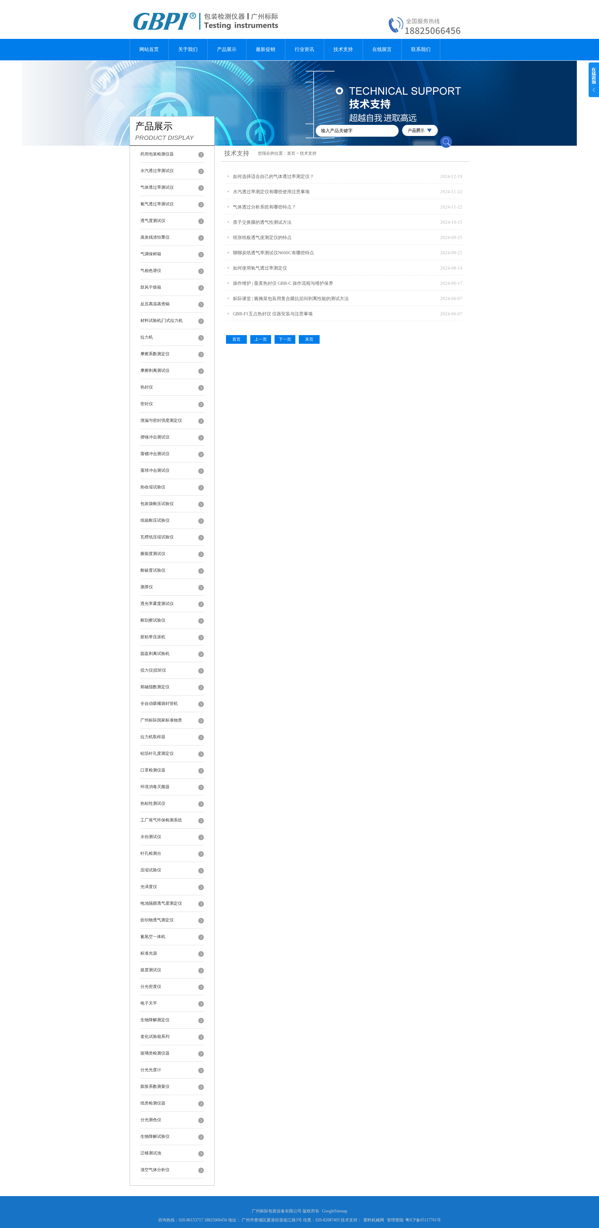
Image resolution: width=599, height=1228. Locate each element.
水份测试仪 (150, 836)
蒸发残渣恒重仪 (155, 237)
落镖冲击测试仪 (155, 453)
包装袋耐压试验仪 (157, 503)
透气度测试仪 (152, 220)
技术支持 (343, 49)
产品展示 (226, 49)
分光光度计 (150, 1069)
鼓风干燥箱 (150, 287)
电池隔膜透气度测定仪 (161, 903)
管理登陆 (395, 1220)
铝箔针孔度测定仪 (157, 753)
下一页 (285, 339)
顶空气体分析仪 (155, 1169)
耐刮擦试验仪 (152, 620)
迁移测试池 (150, 1153)
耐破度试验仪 (152, 570)
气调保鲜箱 (150, 253)
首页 (291, 153)
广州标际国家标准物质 (161, 720)
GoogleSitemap (334, 1211)
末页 (309, 339)
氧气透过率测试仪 (157, 204)
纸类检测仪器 (152, 1103)
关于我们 (188, 49)
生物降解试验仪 (155, 1136)
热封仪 (146, 387)
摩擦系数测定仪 (155, 353)
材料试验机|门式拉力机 (161, 320)
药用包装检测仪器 (157, 154)
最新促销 (265, 49)
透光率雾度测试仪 (157, 603)
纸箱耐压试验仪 (155, 520)
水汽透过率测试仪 (157, 170)
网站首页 (149, 49)
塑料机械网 (373, 1220)
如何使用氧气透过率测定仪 (260, 268)
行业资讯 (304, 49)
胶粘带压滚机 (152, 636)
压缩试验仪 (150, 870)
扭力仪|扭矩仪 (153, 670)
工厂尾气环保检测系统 (161, 820)
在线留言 (382, 49)
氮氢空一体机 (152, 936)
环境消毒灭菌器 (155, 786)
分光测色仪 (150, 1119)
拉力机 (146, 337)
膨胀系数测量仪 (155, 1086)
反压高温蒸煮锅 (155, 303)
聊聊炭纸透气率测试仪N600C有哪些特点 (273, 252)
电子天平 (148, 1003)
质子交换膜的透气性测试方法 (262, 222)
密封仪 (146, 403)
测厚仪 (146, 587)
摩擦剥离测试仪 (155, 370)
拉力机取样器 (152, 736)
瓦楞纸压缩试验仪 (157, 537)
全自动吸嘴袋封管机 (159, 703)
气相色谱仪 (150, 270)
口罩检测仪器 (152, 770)
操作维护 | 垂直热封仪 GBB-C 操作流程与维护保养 (283, 283)
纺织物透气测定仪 (157, 920)
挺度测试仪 (150, 969)
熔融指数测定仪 (155, 686)
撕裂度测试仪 (152, 553)
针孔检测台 (150, 853)
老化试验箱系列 (155, 1036)
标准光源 (148, 953)
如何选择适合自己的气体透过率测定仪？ (273, 176)
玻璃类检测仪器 (155, 1053)
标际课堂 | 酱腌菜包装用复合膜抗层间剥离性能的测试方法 (291, 298)
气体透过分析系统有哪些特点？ (264, 207)
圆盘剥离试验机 (155, 653)
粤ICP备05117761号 (423, 1220)
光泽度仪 (148, 886)
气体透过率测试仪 (157, 187)
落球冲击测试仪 (155, 470)
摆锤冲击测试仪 (155, 437)
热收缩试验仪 (152, 487)
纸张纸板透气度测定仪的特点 (262, 237)
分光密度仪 (150, 986)
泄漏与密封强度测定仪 (161, 420)
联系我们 (421, 49)
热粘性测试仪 (152, 803)
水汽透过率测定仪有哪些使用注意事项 (271, 191)
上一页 (260, 339)
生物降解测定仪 (155, 1019)
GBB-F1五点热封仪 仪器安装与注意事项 (273, 313)
